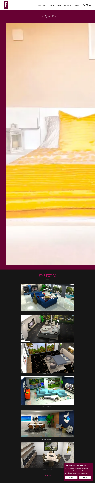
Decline (71, 477)
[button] (89, 5)
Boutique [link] (76, 5)
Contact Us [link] (67, 5)
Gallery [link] (52, 5)
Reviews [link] (59, 5)
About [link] (45, 5)
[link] (6, 5)
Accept (85, 477)
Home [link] (39, 5)
